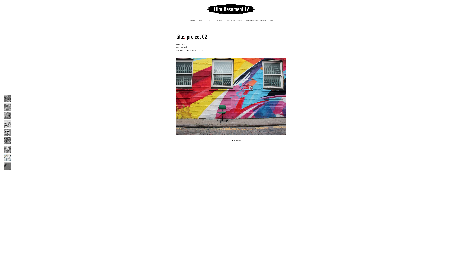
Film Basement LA (232, 9)
